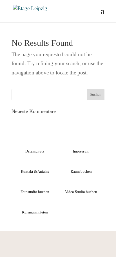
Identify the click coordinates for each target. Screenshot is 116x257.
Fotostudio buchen (35, 192)
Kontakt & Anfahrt (35, 171)
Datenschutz (34, 151)
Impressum (81, 151)
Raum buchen (81, 171)
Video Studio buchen (81, 192)
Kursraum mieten (35, 212)
